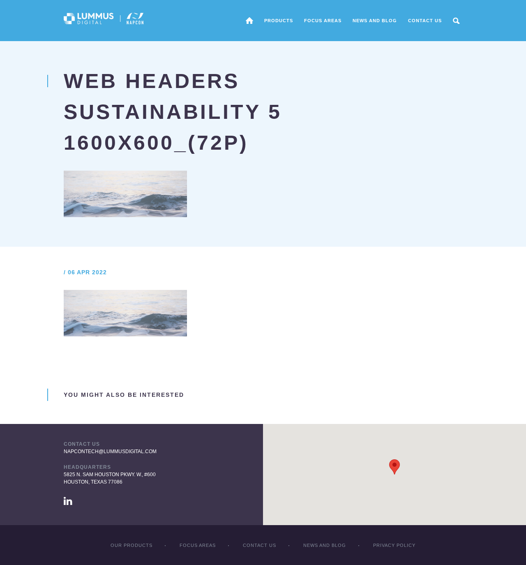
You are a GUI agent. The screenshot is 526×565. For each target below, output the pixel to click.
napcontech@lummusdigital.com (110, 451)
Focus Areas (198, 545)
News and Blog (375, 20)
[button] (394, 467)
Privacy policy (394, 545)
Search (456, 20)
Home (249, 20)
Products (278, 20)
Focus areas (322, 20)
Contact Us (425, 20)
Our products (131, 545)
